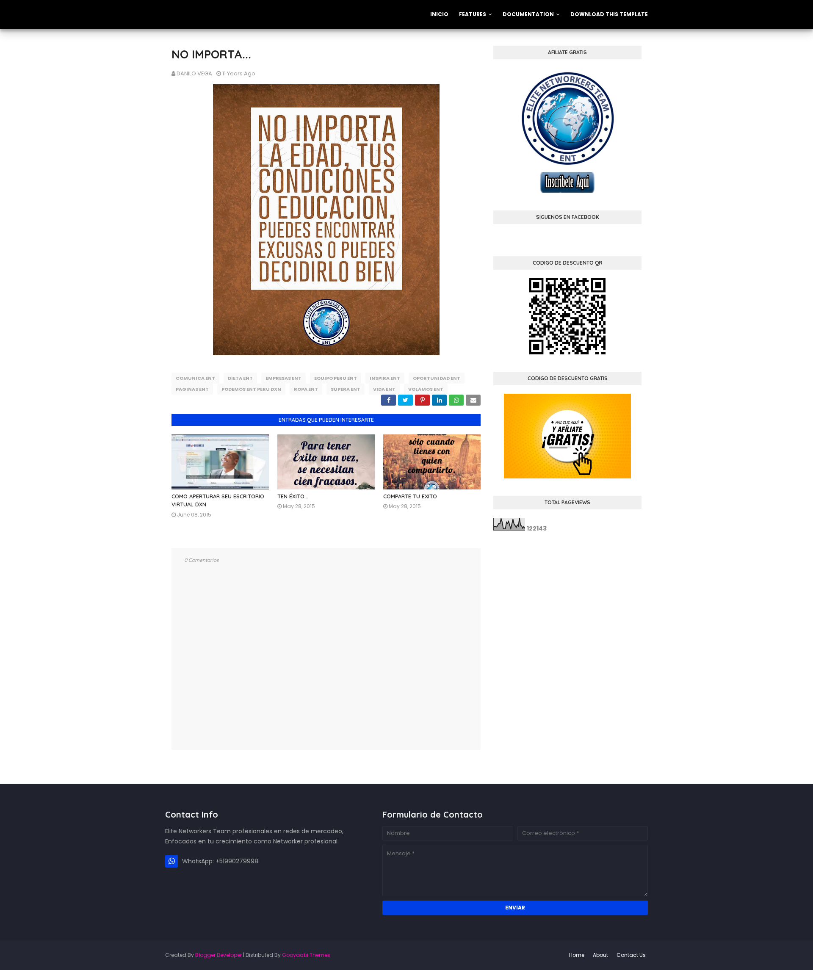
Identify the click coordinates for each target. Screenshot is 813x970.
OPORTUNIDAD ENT (436, 378)
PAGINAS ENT (192, 389)
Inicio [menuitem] (439, 14)
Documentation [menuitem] (528, 14)
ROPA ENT (306, 389)
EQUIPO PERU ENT (335, 378)
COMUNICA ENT (195, 378)
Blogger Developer (218, 955)
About (600, 955)
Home (576, 955)
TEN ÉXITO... (292, 496)
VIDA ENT (384, 389)
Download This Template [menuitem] (609, 14)
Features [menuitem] (472, 14)
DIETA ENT (240, 378)
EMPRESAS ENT (283, 378)
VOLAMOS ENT (425, 389)
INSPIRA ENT (385, 378)
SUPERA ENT (345, 389)
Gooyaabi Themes (306, 955)
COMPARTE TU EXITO (410, 496)
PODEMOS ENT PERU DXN (251, 389)
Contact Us (631, 955)
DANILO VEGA (194, 73)
